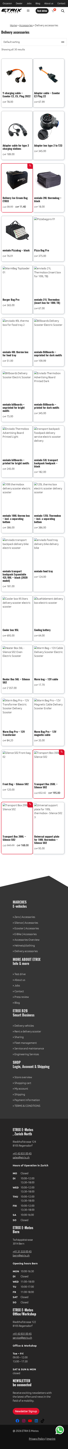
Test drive (42, 11)
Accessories (26, 25)
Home (13, 25)
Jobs (29, 3)
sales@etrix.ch (21, 1157)
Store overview (23, 1077)
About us (48, 3)
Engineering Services (26, 1054)
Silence (18, 922)
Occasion (7, 3)
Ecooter (19, 928)
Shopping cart (22, 1082)
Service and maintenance (29, 1048)
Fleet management (25, 1042)
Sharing (19, 1037)
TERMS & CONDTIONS (27, 1105)
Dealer (19, 3)
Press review (21, 996)
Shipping (19, 1094)
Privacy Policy (37, 1438)
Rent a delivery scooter (27, 1031)
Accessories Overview (27, 939)
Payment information (27, 1099)
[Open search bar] (63, 10)
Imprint (51, 1438)
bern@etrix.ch (21, 1255)
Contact (61, 3)
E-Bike (17, 934)
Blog (38, 3)
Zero (17, 916)
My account (21, 1088)
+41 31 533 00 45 (22, 1251)
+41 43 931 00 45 (22, 1153)
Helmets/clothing (24, 945)
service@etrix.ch (22, 1337)
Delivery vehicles (24, 1025)
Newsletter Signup (26, 1411)
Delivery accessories (26, 951)
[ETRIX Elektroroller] (11, 11)
